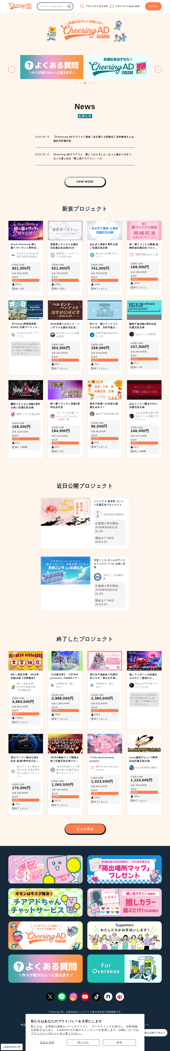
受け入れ (83, 1042)
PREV (11, 69)
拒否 (119, 1042)
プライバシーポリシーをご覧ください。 (57, 1033)
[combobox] (51, 6)
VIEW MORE (85, 181)
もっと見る (85, 829)
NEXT (158, 69)
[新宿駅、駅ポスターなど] (69, 6)
